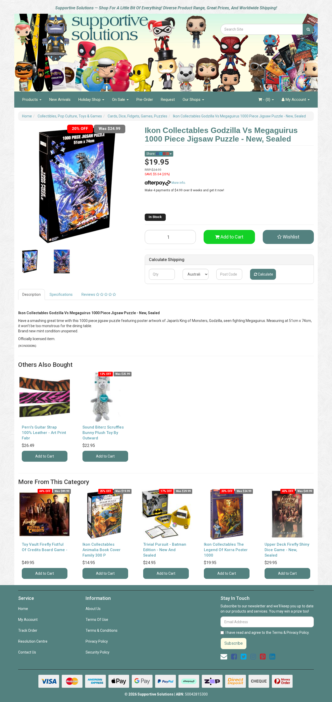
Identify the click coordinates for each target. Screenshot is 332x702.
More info (178, 183)
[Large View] (30, 261)
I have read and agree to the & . (267, 632)
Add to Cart (231, 237)
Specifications (61, 294)
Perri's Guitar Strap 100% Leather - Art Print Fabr (44, 432)
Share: (151, 154)
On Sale (119, 99)
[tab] (31, 294)
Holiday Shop (90, 99)
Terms (277, 632)
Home (23, 609)
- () (266, 99)
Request (168, 99)
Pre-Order (144, 99)
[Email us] (223, 657)
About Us (93, 609)
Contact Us (27, 652)
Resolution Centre (32, 641)
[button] (288, 237)
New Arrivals (60, 99)
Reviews (88, 294)
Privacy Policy (97, 641)
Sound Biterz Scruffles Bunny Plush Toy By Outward (103, 432)
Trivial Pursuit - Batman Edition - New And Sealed (164, 550)
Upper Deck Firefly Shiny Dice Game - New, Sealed (287, 550)
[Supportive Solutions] (96, 50)
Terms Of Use (97, 619)
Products (30, 99)
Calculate (265, 274)
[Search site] (308, 29)
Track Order (27, 630)
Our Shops (192, 99)
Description (31, 294)
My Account (28, 619)
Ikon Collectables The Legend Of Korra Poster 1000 (226, 550)
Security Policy (97, 652)
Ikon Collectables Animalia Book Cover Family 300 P (101, 550)
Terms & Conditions (101, 630)
